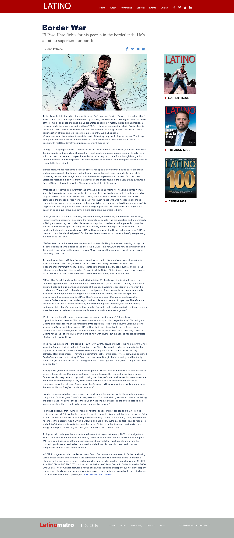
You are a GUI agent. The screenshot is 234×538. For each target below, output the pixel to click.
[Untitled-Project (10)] (127, 49)
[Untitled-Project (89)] (138, 49)
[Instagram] (185, 7)
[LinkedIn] (190, 7)
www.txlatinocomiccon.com (98, 474)
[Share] (133, 49)
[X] (86, 525)
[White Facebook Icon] (81, 525)
